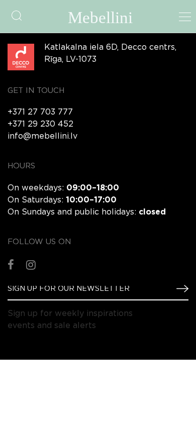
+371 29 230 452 (40, 124)
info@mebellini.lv (42, 136)
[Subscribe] (178, 288)
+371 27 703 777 (40, 112)
